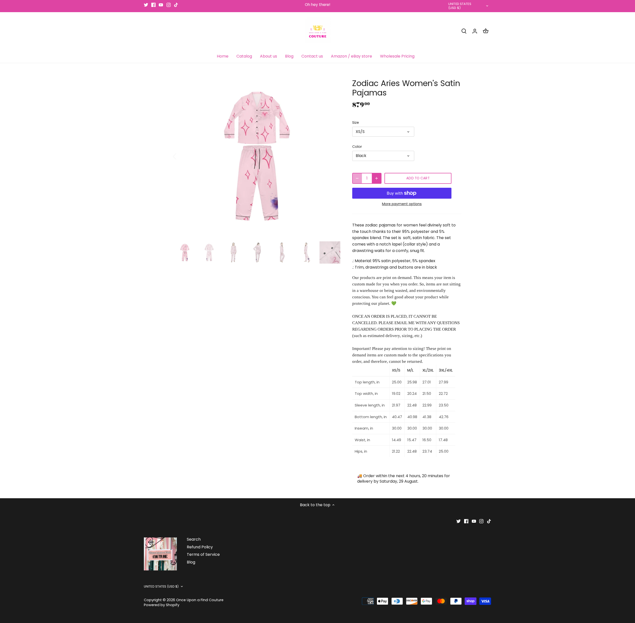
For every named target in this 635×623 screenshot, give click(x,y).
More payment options (402, 204)
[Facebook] (153, 4)
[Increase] (376, 178)
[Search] (463, 31)
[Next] (332, 156)
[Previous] (181, 156)
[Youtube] (161, 4)
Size (355, 123)
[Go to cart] (486, 31)
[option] (257, 156)
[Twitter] (146, 4)
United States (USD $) (459, 6)
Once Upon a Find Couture (199, 599)
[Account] (474, 31)
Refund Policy (200, 547)
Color (357, 147)
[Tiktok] (176, 4)
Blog (191, 562)
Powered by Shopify (161, 604)
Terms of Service (203, 554)
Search (194, 539)
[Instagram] (168, 4)
